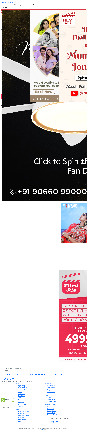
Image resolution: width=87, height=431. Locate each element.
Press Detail (51, 392)
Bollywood (21, 414)
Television (48, 395)
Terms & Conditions (53, 415)
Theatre (20, 400)
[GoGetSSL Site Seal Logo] (7, 400)
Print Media (51, 388)
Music (17, 409)
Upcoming (21, 386)
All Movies (21, 394)
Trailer (20, 392)
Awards (20, 406)
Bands (20, 422)
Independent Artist (24, 411)
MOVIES (18, 384)
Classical (21, 418)
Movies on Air (51, 401)
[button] (43, 8)
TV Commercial (52, 386)
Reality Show (51, 399)
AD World (48, 384)
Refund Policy (51, 413)
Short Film (21, 396)
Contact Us (50, 409)
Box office (21, 402)
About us (50, 407)
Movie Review (22, 404)
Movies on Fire (23, 388)
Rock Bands (22, 420)
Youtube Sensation (24, 416)
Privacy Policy (51, 411)
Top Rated (21, 390)
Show (49, 397)
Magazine (50, 390)
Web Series (21, 398)
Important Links (50, 405)
